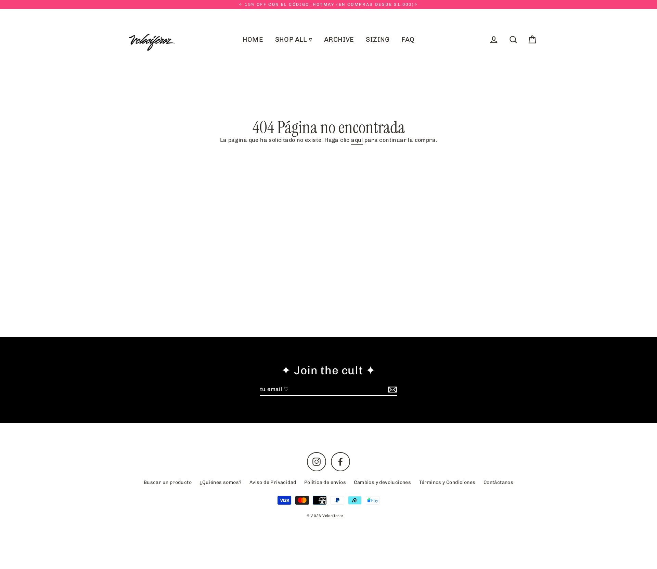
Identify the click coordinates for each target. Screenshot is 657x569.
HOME (253, 39)
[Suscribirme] (391, 389)
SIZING (377, 39)
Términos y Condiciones (447, 482)
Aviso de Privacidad (272, 482)
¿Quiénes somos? (220, 482)
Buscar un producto (168, 482)
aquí (357, 140)
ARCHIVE (339, 39)
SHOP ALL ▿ (293, 39)
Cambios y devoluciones (382, 482)
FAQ (407, 39)
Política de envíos (325, 482)
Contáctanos (498, 482)
